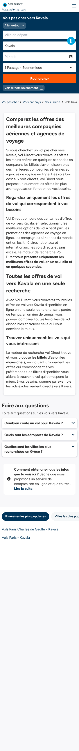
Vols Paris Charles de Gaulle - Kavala (30, 529)
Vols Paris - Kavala (16, 537)
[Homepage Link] (14, 4)
